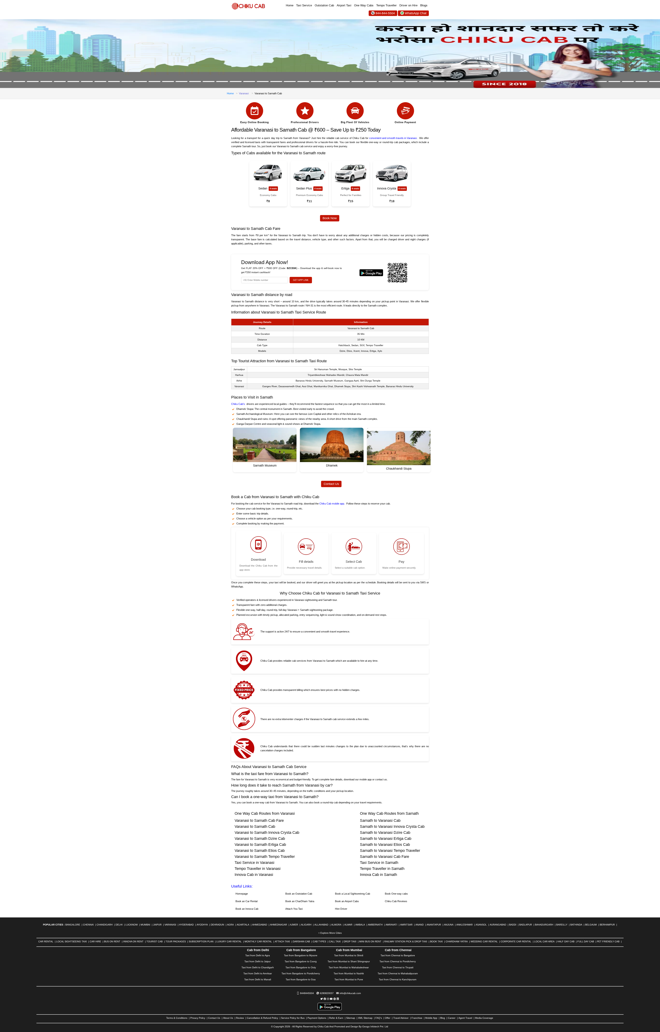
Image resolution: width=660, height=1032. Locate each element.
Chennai (88, 924)
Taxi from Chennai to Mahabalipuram (398, 973)
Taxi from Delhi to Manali (257, 979)
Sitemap (350, 1018)
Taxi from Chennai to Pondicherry (398, 961)
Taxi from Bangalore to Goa (301, 979)
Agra (230, 924)
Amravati (391, 924)
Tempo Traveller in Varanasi (257, 868)
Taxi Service (304, 5)
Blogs (423, 5)
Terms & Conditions (176, 1018)
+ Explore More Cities (330, 933)
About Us (228, 1018)
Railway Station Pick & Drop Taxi (405, 941)
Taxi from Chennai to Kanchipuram (397, 979)
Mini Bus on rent (370, 941)
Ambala (360, 924)
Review (240, 1018)
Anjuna (448, 924)
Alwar (348, 924)
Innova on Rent (133, 941)
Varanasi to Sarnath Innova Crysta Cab (267, 832)
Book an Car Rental (246, 901)
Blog (442, 1018)
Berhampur (607, 924)
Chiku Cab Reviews (396, 901)
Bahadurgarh (544, 924)
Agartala (243, 924)
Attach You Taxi (294, 908)
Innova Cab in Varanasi (254, 874)
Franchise (416, 1018)
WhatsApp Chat (415, 13)
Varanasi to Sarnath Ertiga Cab (260, 844)
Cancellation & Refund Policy (262, 1018)
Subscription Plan (201, 941)
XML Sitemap (365, 1018)
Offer (387, 1018)
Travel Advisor (401, 1018)
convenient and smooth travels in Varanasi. (393, 138)
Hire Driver (341, 908)
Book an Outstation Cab (298, 893)
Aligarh (306, 924)
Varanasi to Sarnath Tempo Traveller (265, 856)
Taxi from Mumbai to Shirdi (348, 955)
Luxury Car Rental (229, 941)
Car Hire (95, 941)
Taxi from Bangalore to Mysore (300, 955)
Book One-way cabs (396, 893)
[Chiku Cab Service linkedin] (338, 999)
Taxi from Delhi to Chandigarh (257, 967)
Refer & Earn (336, 1018)
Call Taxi (335, 941)
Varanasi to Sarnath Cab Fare (259, 820)
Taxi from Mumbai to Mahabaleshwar (349, 967)
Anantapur (434, 924)
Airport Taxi (344, 5)
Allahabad (321, 924)
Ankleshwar (464, 924)
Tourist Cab (154, 941)
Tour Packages (176, 941)
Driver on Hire (408, 5)
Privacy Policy (197, 1018)
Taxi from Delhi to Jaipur (257, 961)
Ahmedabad (259, 924)
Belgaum (591, 924)
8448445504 (307, 993)
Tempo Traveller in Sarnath (382, 868)
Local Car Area (544, 941)
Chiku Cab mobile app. (332, 503)
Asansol (481, 924)
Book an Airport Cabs (347, 901)
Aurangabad (498, 924)
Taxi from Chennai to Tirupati (397, 967)
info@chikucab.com (350, 993)
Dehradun (217, 924)
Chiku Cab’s (238, 403)
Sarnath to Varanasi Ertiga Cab (385, 838)
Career (451, 1018)
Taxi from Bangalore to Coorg (301, 961)
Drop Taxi (350, 941)
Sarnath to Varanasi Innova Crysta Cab (392, 826)
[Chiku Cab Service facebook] (325, 999)
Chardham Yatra (457, 941)
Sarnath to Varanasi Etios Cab (385, 844)
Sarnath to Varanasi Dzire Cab (385, 832)
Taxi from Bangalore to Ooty (300, 967)
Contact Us (331, 484)
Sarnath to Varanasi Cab (380, 820)
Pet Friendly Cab (608, 941)
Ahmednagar (278, 924)
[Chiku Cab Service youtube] (331, 999)
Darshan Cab (301, 941)
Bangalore (72, 924)
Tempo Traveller (386, 5)
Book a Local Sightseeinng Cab (352, 893)
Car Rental (45, 941)
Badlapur (525, 924)
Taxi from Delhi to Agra (257, 955)
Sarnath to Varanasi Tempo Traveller (390, 850)
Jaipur (157, 924)
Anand (419, 924)
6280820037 (327, 993)
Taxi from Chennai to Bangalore (398, 955)
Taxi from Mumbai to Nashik (349, 973)
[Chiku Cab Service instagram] (328, 999)
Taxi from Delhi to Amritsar (257, 973)
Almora (336, 924)
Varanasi (244, 93)
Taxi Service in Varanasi (254, 862)
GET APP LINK (301, 280)
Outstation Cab (324, 5)
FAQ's (378, 1018)
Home (289, 5)
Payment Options (316, 1018)
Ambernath (375, 924)
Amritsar (406, 924)
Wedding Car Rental (484, 941)
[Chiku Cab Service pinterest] (334, 999)
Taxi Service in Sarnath (379, 862)
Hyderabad (186, 924)
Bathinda (576, 924)
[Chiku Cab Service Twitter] (321, 999)
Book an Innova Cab (246, 908)
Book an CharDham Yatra (299, 901)
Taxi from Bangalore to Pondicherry (301, 973)
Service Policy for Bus (293, 1018)
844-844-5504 (385, 13)
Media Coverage (484, 1018)
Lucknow (131, 924)
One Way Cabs (363, 5)
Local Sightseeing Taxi (71, 941)
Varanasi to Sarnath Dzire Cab (260, 838)
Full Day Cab (585, 941)
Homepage (241, 893)
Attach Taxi (282, 941)
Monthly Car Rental (258, 941)
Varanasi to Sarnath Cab (255, 826)
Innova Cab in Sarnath (378, 874)
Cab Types (319, 941)
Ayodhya (202, 924)
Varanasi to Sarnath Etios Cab (260, 850)
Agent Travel (465, 1018)
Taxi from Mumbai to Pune (348, 979)
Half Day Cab (565, 941)
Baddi (512, 924)
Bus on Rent (112, 941)
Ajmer (294, 924)
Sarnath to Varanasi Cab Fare (384, 856)
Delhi (119, 924)
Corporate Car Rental (516, 941)
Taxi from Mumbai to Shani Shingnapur (349, 961)
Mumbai (145, 924)
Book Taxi (436, 941)
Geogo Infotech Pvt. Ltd (375, 1026)
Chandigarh (105, 924)
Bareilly (561, 924)
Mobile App (431, 1018)
